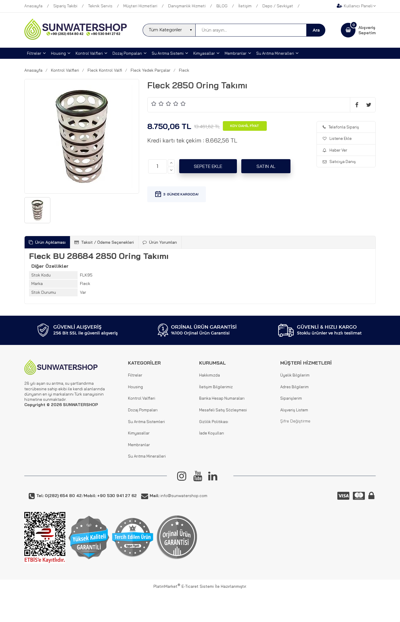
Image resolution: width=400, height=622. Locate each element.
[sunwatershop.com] (75, 38)
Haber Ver (338, 150)
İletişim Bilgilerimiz (216, 386)
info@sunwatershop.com (178, 495)
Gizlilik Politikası (213, 421)
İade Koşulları (211, 433)
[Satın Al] (265, 166)
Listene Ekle (340, 138)
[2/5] (157, 103)
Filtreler (135, 375)
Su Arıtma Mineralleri (147, 456)
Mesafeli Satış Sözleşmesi (223, 410)
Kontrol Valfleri (141, 398)
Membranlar (139, 444)
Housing (135, 386)
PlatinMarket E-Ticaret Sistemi (183, 586)
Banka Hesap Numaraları (222, 398)
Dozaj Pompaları (143, 410)
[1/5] (154, 103)
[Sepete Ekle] (208, 166)
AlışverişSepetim (367, 30)
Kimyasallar (139, 433)
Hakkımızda (209, 375)
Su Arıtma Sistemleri (146, 421)
